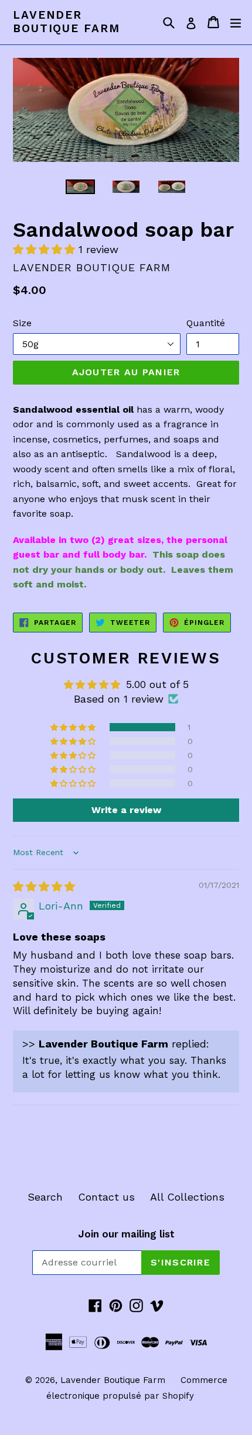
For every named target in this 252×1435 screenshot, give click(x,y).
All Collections (187, 1197)
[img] (44, 886)
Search (45, 1197)
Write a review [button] (126, 809)
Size (22, 323)
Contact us (106, 1197)
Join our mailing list (126, 1234)
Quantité (205, 323)
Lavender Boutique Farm (66, 22)
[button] (46, 249)
